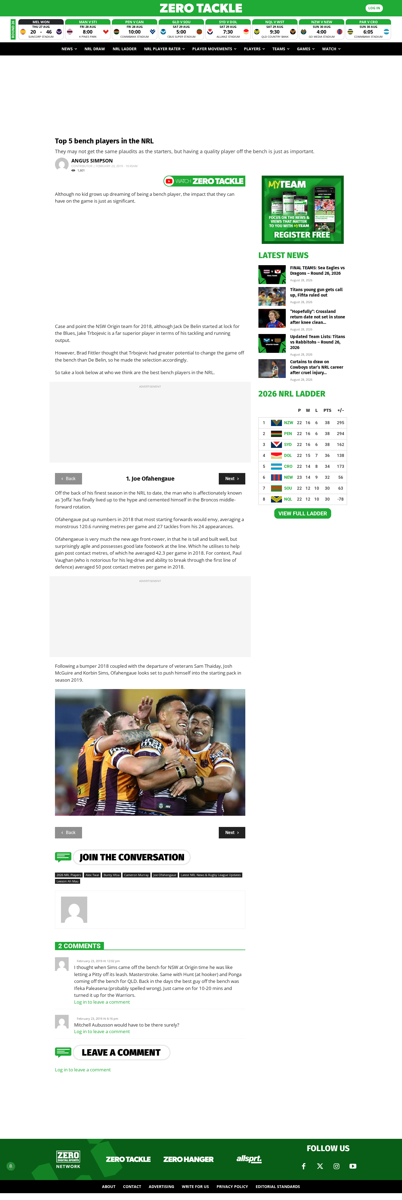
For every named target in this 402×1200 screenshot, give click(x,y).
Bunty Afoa (112, 875)
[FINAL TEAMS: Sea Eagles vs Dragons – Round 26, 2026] (272, 274)
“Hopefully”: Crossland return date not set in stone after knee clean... (317, 317)
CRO (288, 466)
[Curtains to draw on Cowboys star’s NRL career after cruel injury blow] (272, 368)
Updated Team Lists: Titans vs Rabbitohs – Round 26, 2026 (317, 342)
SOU (288, 488)
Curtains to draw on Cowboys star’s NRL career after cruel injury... (316, 367)
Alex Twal (92, 875)
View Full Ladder (302, 513)
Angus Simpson (92, 160)
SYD (288, 444)
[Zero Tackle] (201, 8)
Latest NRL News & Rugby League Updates (211, 875)
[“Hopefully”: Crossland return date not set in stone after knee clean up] (272, 318)
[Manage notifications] (10, 1166)
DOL (288, 455)
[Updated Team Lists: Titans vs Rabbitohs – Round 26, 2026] (272, 343)
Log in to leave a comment (102, 1002)
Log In (374, 8)
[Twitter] (320, 1166)
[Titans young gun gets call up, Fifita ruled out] (272, 296)
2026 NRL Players (69, 875)
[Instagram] (336, 1166)
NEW (288, 477)
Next (229, 478)
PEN (288, 433)
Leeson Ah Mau (67, 881)
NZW (288, 422)
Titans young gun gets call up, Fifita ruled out (316, 292)
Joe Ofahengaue (164, 875)
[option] (41, 29)
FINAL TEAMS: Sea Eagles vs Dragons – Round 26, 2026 (317, 270)
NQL (288, 499)
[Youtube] (353, 1166)
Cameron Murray (136, 875)
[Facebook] (303, 1166)
